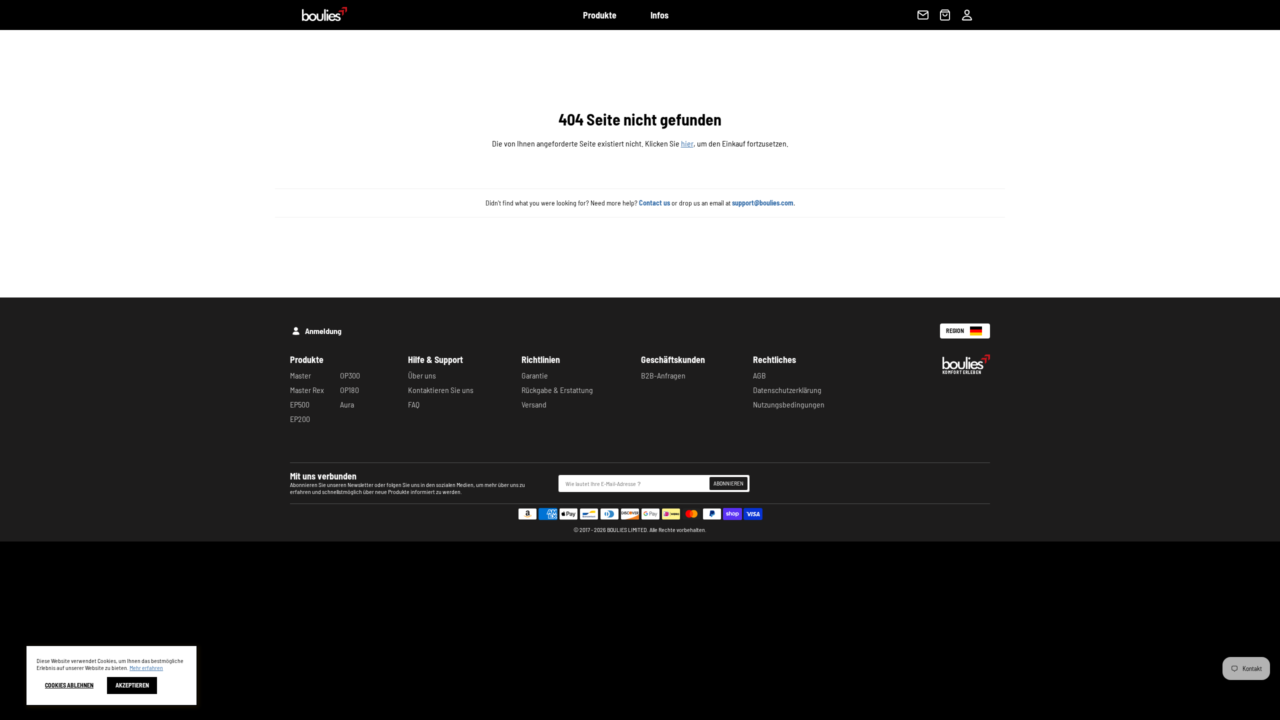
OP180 (349, 389)
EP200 (300, 419)
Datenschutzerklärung (787, 389)
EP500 (300, 404)
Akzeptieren (132, 685)
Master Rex (307, 389)
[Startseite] (318, 17)
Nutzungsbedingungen (788, 404)
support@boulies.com (763, 202)
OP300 (350, 375)
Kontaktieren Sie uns (441, 389)
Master (300, 375)
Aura (347, 404)
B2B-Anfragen (663, 375)
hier (687, 143)
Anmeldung (323, 331)
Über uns (422, 375)
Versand (534, 404)
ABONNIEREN (729, 483)
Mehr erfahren (146, 667)
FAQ (414, 404)
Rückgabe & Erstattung (557, 389)
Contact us (654, 202)
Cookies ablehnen (69, 685)
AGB (759, 375)
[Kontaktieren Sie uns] (923, 15)
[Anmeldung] (967, 15)
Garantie (535, 375)
